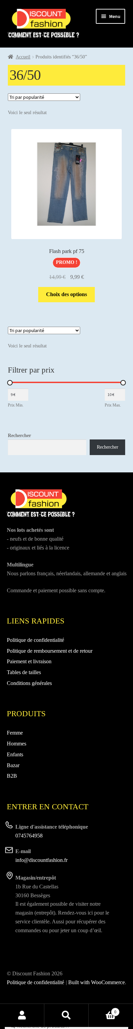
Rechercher (19, 435)
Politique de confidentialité (35, 640)
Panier (102, 1009)
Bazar (13, 765)
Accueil (23, 56)
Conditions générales (29, 683)
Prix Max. (113, 405)
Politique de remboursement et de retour (49, 651)
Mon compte (22, 1015)
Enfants (15, 754)
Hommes (16, 743)
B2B (12, 776)
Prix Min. (16, 405)
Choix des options (66, 294)
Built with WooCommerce (96, 982)
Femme (15, 733)
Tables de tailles (24, 672)
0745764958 (29, 835)
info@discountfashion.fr (41, 860)
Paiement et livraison (29, 661)
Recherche (66, 1015)
